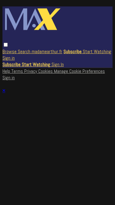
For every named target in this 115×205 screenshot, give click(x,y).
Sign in (8, 58)
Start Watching (97, 51)
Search (25, 51)
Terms (17, 71)
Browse (10, 51)
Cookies (46, 71)
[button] (6, 45)
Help (6, 71)
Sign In (58, 64)
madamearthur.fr (47, 51)
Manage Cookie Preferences (79, 71)
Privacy (31, 71)
